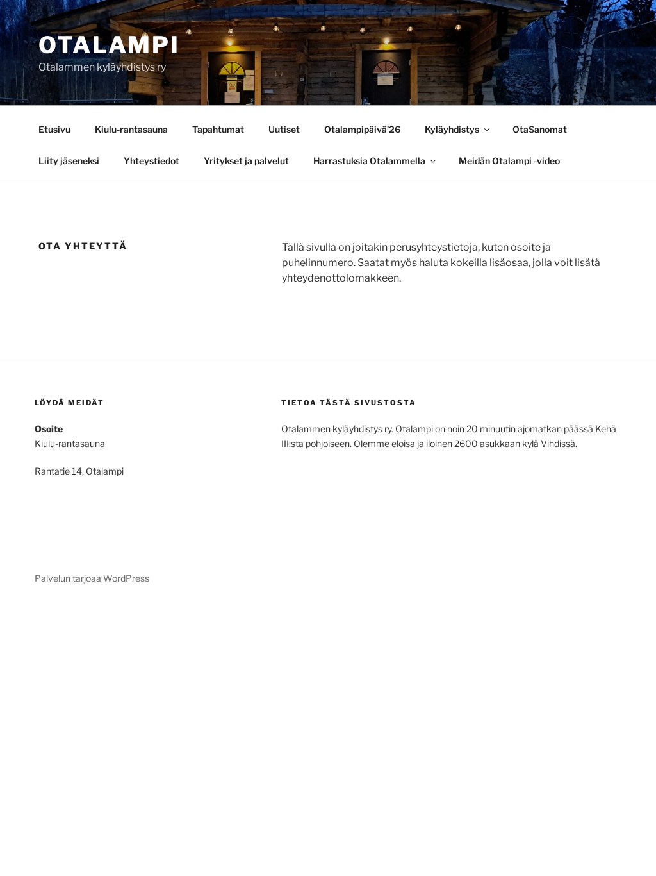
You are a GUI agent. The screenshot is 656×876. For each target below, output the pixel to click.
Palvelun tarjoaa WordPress (92, 578)
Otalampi (109, 45)
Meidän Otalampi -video (509, 160)
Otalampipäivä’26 (362, 129)
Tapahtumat (218, 129)
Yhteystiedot (151, 160)
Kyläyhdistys (452, 129)
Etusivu (54, 129)
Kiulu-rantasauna (131, 129)
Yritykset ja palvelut (246, 160)
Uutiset (284, 129)
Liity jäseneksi (68, 160)
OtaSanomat (539, 129)
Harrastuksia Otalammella (369, 160)
